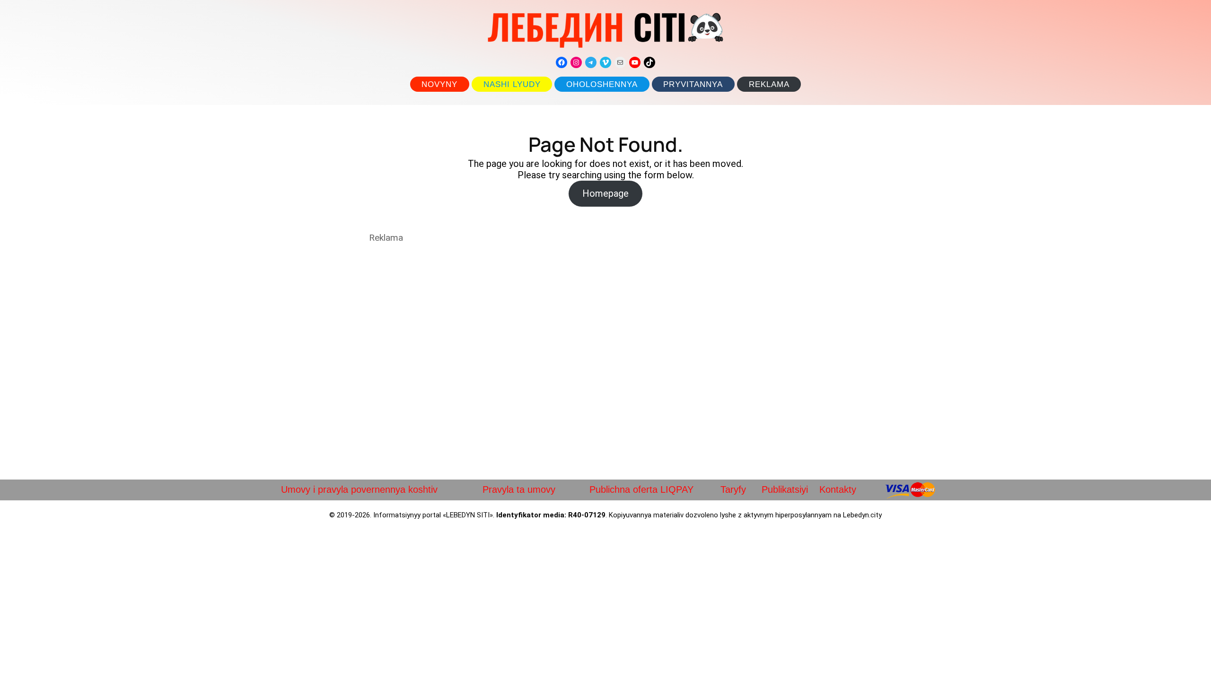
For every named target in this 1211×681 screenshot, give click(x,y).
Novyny (439, 84)
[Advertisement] (605, 361)
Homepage (605, 193)
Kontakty (837, 489)
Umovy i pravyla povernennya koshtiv (359, 489)
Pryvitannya (693, 84)
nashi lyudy (512, 84)
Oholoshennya (602, 84)
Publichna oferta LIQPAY (641, 489)
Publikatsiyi (785, 489)
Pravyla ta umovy (519, 489)
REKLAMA (769, 84)
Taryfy (733, 489)
